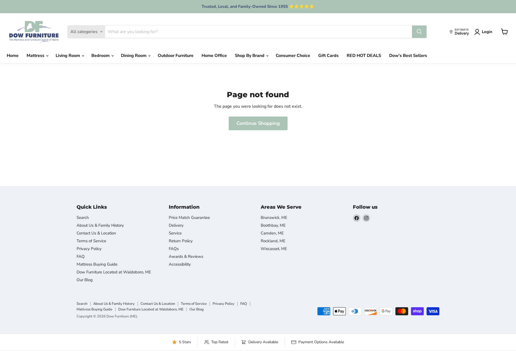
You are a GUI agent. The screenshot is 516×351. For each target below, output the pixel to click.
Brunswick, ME (274, 217)
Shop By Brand (250, 56)
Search (83, 217)
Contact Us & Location (96, 233)
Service (175, 233)
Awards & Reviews (186, 256)
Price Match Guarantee (189, 217)
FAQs (174, 248)
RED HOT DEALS (364, 56)
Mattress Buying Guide (97, 264)
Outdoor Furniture (176, 56)
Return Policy (181, 241)
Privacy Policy (89, 248)
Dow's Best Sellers (408, 56)
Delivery (176, 225)
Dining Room (134, 56)
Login (487, 31)
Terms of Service (91, 241)
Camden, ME (272, 233)
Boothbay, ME (273, 225)
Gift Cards (328, 56)
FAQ (81, 256)
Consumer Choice (293, 56)
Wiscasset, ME (274, 248)
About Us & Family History (100, 225)
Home (13, 56)
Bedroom (101, 56)
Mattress (36, 56)
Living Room (68, 56)
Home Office (214, 56)
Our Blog (85, 280)
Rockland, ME (273, 241)
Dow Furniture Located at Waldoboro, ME (114, 272)
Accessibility (180, 264)
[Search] (419, 32)
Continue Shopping (258, 123)
